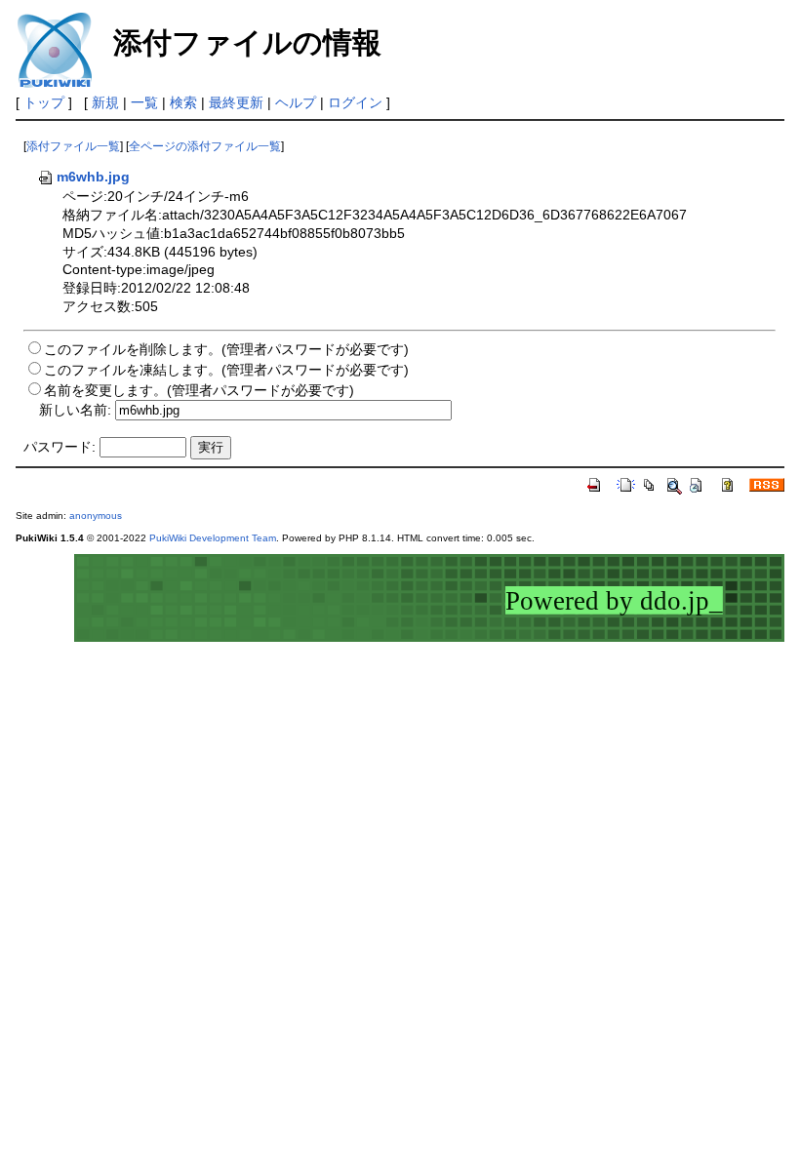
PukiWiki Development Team (212, 538)
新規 (105, 102)
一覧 (144, 102)
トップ (43, 102)
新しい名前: (75, 409)
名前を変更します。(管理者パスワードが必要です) (199, 390)
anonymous (95, 515)
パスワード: (59, 447)
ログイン (355, 102)
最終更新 (236, 102)
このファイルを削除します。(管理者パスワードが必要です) (226, 349)
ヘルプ (295, 102)
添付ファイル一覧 (73, 146)
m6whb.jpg (93, 176)
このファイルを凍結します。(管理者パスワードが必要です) (226, 369)
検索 (183, 102)
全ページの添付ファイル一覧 (205, 146)
